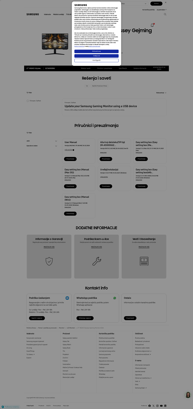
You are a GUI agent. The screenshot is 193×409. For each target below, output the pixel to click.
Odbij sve (96, 56)
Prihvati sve (96, 51)
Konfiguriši (96, 60)
